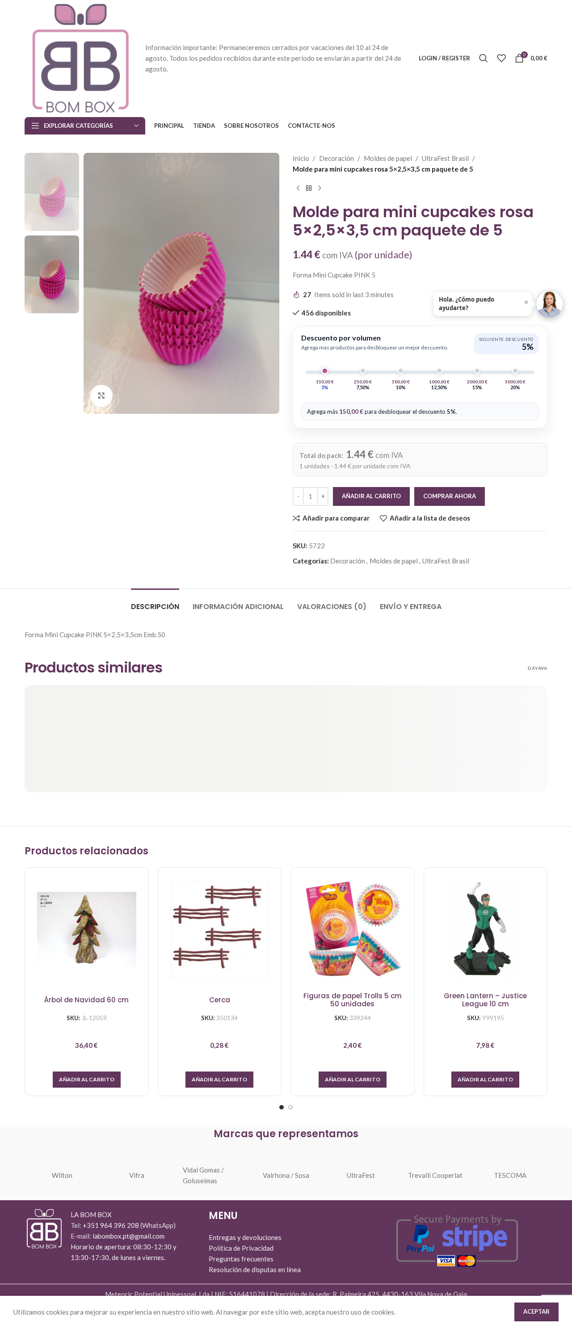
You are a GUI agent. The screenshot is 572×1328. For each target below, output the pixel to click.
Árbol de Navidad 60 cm (86, 1000)
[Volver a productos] (308, 188)
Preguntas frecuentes (241, 1259)
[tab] (155, 602)
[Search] (483, 58)
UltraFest (361, 1175)
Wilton (62, 1175)
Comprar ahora (449, 496)
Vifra (136, 1175)
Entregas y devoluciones (245, 1237)
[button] (87, 1080)
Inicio (301, 158)
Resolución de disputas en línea (255, 1269)
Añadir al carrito (371, 496)
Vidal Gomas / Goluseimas (203, 1175)
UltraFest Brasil (445, 158)
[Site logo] (80, 57)
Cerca (219, 1000)
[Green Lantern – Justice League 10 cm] (486, 929)
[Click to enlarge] (101, 396)
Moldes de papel (388, 158)
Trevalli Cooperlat (435, 1175)
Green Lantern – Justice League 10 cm (485, 1000)
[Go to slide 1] (281, 1107)
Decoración (336, 158)
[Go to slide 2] (290, 1107)
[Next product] (319, 188)
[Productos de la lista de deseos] (501, 58)
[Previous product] (298, 188)
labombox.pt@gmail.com (128, 1236)
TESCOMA (510, 1175)
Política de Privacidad (241, 1248)
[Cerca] (220, 929)
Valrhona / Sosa (286, 1175)
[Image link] (44, 1228)
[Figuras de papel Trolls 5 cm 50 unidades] (353, 929)
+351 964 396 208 (111, 1225)
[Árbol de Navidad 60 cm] (87, 929)
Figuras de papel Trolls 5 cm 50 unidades (352, 1000)
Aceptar (536, 1311)
